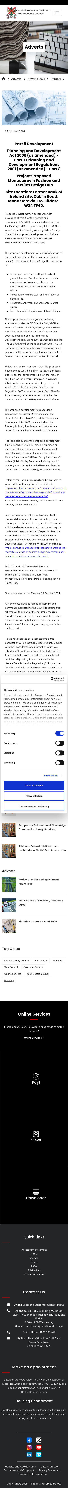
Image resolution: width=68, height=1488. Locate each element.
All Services (41, 960)
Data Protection (49, 1466)
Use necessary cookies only (34, 806)
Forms (34, 1262)
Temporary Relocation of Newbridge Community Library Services (42, 827)
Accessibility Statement (34, 1250)
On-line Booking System (34, 1392)
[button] (29, 1440)
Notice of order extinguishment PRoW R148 (39, 882)
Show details (51, 775)
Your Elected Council (38, 973)
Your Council (11, 967)
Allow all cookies (34, 785)
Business (58, 960)
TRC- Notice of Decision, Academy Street (41, 903)
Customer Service (33, 967)
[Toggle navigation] (57, 13)
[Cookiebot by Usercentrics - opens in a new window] (50, 679)
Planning (9, 980)
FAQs (34, 1266)
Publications (34, 1270)
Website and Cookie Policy (20, 1466)
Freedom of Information (32, 1474)
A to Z (34, 1254)
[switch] (59, 743)
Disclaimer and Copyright (19, 1470)
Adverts (16, 79)
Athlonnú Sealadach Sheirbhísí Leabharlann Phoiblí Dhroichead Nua (42, 848)
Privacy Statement (49, 1470)
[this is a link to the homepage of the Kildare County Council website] (6, 79)
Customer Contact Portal (49, 1304)
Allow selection (34, 796)
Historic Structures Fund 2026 (38, 921)
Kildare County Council (16, 960)
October (55, 79)
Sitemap (34, 1258)
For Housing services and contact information (26, 1410)
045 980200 (34, 1311)
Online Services (12, 973)
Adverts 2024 (36, 79)
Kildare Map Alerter (34, 1275)
